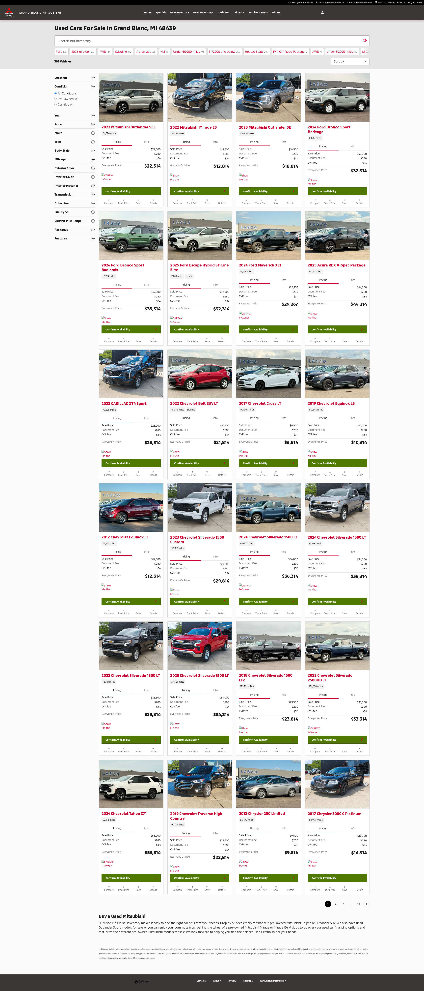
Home (148, 12)
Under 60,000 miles (188, 51)
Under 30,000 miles (342, 51)
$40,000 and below (224, 51)
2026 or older (82, 51)
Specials (161, 12)
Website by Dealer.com (141, 982)
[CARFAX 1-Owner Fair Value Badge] (245, 587)
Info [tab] (146, 141)
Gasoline (123, 51)
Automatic (146, 51)
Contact (201, 981)
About (276, 12)
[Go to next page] (366, 904)
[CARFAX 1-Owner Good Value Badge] (108, 177)
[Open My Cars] (321, 12)
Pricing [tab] (117, 141)
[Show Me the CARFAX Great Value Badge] (314, 454)
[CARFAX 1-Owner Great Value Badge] (245, 316)
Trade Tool (223, 12)
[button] (131, 133)
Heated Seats (256, 51)
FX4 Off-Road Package (290, 51)
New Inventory (179, 12)
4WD (104, 51)
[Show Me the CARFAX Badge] (108, 454)
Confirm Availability (118, 191)
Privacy (231, 981)
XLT (164, 51)
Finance (239, 12)
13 (358, 903)
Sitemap (247, 981)
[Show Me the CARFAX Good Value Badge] (245, 454)
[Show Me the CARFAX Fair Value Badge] (108, 587)
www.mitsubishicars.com (272, 981)
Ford (61, 51)
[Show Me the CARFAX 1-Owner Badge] (176, 177)
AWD (317, 51)
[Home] (9, 12)
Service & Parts (258, 12)
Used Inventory (203, 12)
